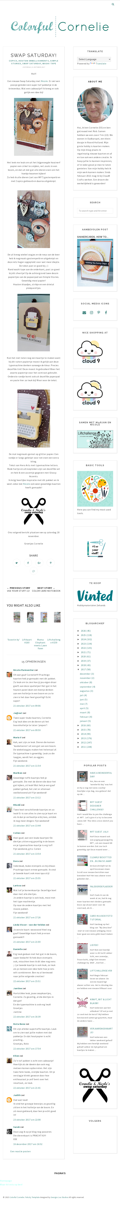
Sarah (16, 1126)
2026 (83, 630)
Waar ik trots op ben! (11, 1184)
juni (82, 699)
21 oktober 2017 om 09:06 (27, 705)
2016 (83, 725)
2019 (83, 660)
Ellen (16, 1055)
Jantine (17, 988)
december (85, 673)
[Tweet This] (17, 563)
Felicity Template (32, 1197)
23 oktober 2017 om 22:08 (27, 1119)
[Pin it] (51, 563)
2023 (83, 643)
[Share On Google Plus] (39, 563)
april (82, 708)
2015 (83, 729)
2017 (83, 669)
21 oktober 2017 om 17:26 (27, 917)
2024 (83, 639)
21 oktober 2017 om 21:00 (27, 941)
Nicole (27, 483)
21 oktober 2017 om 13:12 (27, 797)
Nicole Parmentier (23, 670)
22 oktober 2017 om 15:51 (27, 981)
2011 (83, 746)
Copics (13, 60)
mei (82, 703)
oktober (84, 682)
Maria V (17, 737)
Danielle (18, 949)
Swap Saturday (31, 63)
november (85, 678)
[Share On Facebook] (28, 563)
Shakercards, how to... (92, 237)
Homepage (6, 1180)
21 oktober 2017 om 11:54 (27, 765)
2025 (83, 635)
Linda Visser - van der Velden (29, 924)
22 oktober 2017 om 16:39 (27, 1016)
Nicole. (45, 81)
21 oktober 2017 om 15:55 (27, 878)
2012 (83, 742)
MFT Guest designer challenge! (97, 806)
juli (82, 695)
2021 (83, 652)
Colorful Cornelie (17, 1197)
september (86, 686)
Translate (101, 63)
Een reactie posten (20, 1151)
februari (84, 716)
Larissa (17, 885)
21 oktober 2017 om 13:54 (27, 853)
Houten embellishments (34, 60)
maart (83, 712)
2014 (83, 733)
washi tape (49, 63)
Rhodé (17, 804)
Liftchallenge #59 (101, 970)
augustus (85, 690)
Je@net (17, 713)
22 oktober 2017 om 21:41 (27, 1087)
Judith (17, 1095)
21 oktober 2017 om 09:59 (27, 730)
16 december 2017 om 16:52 (27, 1144)
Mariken (17, 772)
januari (84, 721)
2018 (83, 665)
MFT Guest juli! (99, 831)
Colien (17, 832)
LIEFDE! (94, 945)
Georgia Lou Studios (59, 1197)
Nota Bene (19, 1023)
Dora (16, 861)
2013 (83, 738)
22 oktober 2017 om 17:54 (27, 1048)
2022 (83, 647)
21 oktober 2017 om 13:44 (27, 825)
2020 (83, 656)
